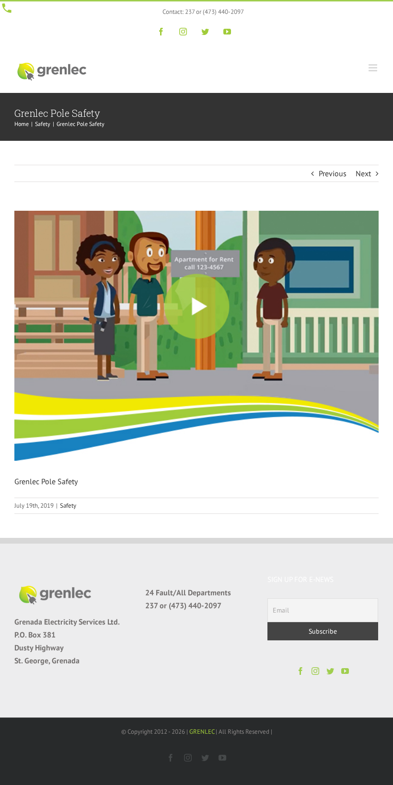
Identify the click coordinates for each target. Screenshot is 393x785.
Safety (68, 505)
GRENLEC (201, 732)
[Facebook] (300, 671)
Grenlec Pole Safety (46, 481)
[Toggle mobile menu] (374, 68)
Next (363, 173)
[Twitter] (330, 671)
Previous (333, 173)
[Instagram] (315, 671)
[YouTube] (345, 671)
